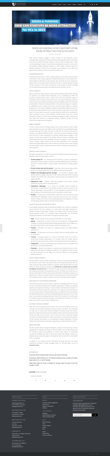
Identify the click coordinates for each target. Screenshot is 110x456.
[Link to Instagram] (95, 4)
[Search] (84, 4)
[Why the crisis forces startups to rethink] (109, 228)
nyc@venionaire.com (17, 427)
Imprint (44, 431)
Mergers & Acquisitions (48, 406)
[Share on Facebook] (36, 380)
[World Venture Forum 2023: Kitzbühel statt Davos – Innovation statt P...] (1, 228)
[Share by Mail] (74, 380)
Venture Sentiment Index (48, 416)
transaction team (34, 345)
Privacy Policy (45, 433)
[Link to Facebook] (90, 4)
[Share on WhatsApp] (55, 380)
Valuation (44, 408)
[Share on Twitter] (45, 380)
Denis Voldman (41, 372)
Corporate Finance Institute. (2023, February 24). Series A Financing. (48, 355)
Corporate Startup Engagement (50, 402)
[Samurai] (55, 28)
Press (43, 429)
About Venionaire (46, 422)
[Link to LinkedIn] (92, 4)
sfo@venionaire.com (17, 416)
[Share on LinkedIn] (64, 380)
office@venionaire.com (21, 1)
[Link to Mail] (97, 4)
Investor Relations (46, 425)
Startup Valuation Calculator (49, 415)
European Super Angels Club (80, 405)
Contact (44, 427)
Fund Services (45, 404)
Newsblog (44, 413)
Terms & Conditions (47, 435)
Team (43, 424)
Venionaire (58, 54)
